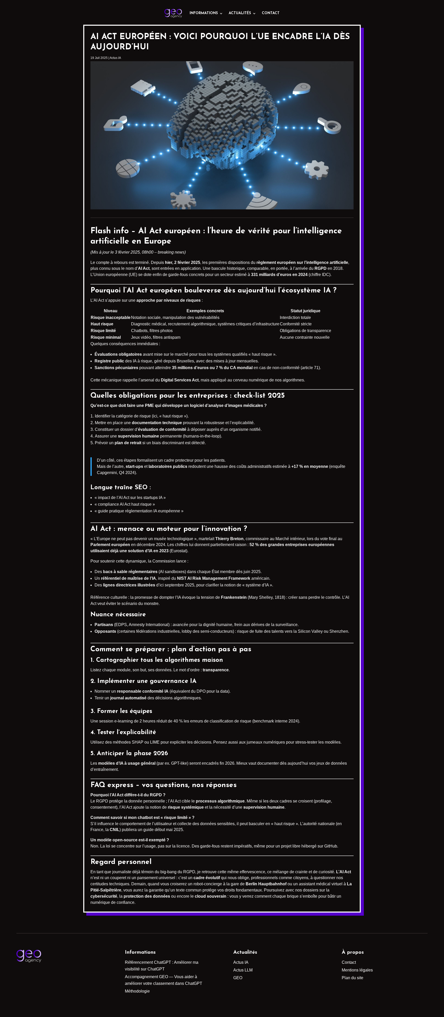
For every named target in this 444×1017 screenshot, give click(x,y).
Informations (204, 13)
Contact (271, 13)
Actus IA (115, 58)
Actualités (240, 13)
